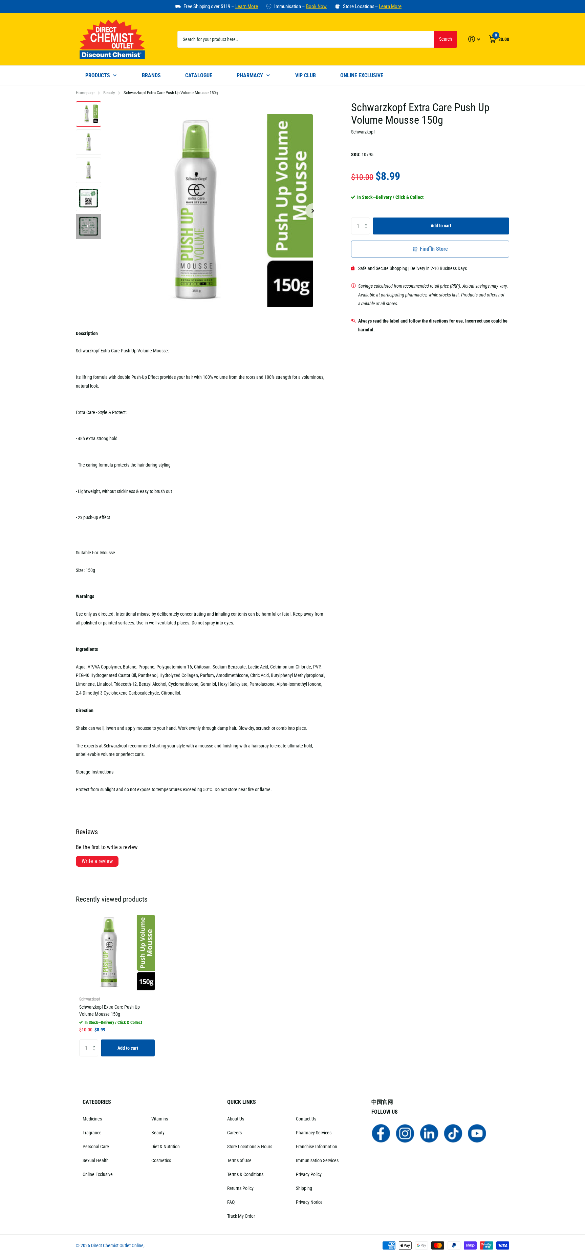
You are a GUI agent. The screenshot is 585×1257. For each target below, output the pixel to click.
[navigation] (88, 114)
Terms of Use (239, 1160)
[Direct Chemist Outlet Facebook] (381, 1133)
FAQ (231, 1202)
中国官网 (382, 1102)
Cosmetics (161, 1160)
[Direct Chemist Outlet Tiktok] (453, 1133)
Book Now (316, 6)
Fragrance (92, 1132)
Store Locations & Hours (249, 1146)
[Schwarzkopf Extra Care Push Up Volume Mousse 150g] (117, 952)
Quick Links (241, 1102)
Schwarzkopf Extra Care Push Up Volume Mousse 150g (109, 1010)
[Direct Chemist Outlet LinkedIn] (429, 1133)
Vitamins (159, 1118)
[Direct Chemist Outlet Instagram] (405, 1133)
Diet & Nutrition (165, 1146)
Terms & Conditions (245, 1174)
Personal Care (96, 1146)
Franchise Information (316, 1146)
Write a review (97, 861)
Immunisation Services (317, 1160)
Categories (97, 1102)
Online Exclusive (98, 1174)
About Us (235, 1118)
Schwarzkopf (363, 132)
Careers (234, 1132)
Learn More (246, 6)
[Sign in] (474, 39)
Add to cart (441, 225)
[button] (312, 211)
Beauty (109, 92)
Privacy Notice (309, 1202)
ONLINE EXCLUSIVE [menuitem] (361, 75)
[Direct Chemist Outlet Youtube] (477, 1133)
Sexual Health (96, 1160)
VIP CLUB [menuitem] (305, 75)
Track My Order (241, 1216)
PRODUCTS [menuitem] (97, 75)
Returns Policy (240, 1188)
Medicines (92, 1118)
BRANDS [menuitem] (151, 75)
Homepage (85, 92)
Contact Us (306, 1118)
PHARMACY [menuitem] (250, 75)
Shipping (304, 1188)
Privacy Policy (309, 1174)
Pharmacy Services (313, 1132)
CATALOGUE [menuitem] (198, 75)
